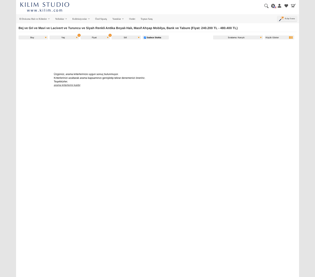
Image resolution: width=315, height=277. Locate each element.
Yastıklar (118, 19)
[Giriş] (279, 5)
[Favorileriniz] (286, 5)
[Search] (265, 5)
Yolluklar (61, 19)
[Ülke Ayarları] (272, 5)
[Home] (45, 7)
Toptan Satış (147, 18)
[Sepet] (293, 5)
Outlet (132, 18)
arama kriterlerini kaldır (67, 85)
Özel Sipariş (101, 18)
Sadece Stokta (153, 37)
